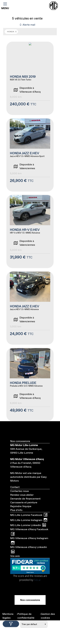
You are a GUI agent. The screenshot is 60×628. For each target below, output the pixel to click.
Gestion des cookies (48, 615)
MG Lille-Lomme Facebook (26, 515)
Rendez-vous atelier (22, 494)
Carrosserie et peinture (23, 502)
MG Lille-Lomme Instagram (26, 520)
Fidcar (37, 580)
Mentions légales (7, 615)
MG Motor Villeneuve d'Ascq (27, 459)
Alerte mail (28, 24)
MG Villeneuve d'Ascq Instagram (29, 538)
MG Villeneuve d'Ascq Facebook (29, 529)
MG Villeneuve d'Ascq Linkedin (28, 547)
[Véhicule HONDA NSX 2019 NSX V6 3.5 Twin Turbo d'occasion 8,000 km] (30, 78)
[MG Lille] (54, 5)
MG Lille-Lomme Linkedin (25, 525)
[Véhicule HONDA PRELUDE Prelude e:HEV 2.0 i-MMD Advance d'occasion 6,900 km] (30, 384)
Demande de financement (25, 498)
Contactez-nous (19, 491)
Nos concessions (30, 600)
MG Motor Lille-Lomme (24, 445)
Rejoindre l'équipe (20, 506)
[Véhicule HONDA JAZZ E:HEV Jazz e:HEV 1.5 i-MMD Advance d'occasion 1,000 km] (30, 308)
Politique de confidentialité (25, 615)
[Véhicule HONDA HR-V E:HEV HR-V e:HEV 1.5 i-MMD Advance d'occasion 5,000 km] (30, 231)
